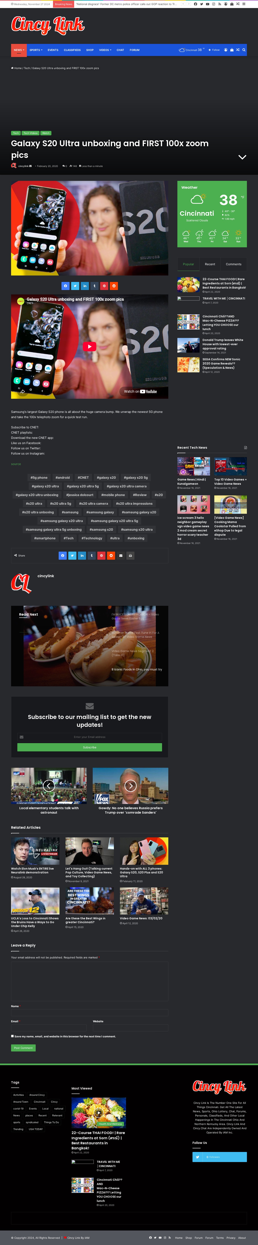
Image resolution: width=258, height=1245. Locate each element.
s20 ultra (35, 503)
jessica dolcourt (80, 495)
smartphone (46, 538)
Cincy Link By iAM (78, 1237)
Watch (45, 133)
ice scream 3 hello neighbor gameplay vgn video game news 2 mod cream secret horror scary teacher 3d (193, 528)
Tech (27, 68)
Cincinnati (39, 1101)
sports (16, 1122)
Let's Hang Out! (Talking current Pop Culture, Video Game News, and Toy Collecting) (89, 872)
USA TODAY (36, 1129)
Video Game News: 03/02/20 (141, 918)
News (18, 50)
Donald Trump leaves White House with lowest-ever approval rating (223, 344)
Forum (134, 50)
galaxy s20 (107, 477)
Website (98, 1021)
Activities (18, 1094)
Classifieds (72, 50)
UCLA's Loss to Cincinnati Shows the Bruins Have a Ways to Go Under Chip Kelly (35, 922)
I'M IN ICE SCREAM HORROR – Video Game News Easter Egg (60, 654)
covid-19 (18, 1108)
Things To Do (51, 1122)
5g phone (40, 477)
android (64, 477)
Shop (90, 50)
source (16, 464)
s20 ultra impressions (135, 503)
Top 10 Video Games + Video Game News (230, 481)
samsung (71, 512)
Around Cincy (37, 1094)
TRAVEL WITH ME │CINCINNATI (224, 298)
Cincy (54, 1101)
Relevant (57, 1115)
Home (18, 68)
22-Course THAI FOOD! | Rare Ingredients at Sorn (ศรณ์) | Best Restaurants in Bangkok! (224, 283)
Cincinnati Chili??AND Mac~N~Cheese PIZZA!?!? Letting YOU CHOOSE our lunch (221, 322)
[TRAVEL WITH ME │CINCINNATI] (188, 304)
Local (45, 1108)
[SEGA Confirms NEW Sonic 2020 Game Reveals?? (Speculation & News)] (188, 364)
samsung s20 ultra (138, 529)
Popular (188, 264)
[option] (89, 646)
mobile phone (114, 495)
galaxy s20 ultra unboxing (38, 495)
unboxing (137, 538)
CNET (84, 477)
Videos (104, 50)
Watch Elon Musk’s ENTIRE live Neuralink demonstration (32, 870)
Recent (210, 264)
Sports (35, 50)
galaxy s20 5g (137, 477)
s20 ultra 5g (61, 503)
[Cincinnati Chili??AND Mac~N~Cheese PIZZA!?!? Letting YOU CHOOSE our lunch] (188, 321)
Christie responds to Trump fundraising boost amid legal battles (116, 4)
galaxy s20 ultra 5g (84, 486)
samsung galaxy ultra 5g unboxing (55, 529)
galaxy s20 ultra (46, 486)
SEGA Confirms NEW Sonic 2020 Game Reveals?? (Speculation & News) (221, 363)
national (58, 1108)
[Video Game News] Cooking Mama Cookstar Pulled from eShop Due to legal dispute (230, 526)
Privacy (231, 1237)
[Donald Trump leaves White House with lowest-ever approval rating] (188, 345)
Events (53, 50)
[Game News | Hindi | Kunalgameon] (193, 466)
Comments (233, 264)
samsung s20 (102, 529)
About (242, 1237)
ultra (116, 538)
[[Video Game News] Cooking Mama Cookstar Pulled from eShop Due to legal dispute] (230, 504)
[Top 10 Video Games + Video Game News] (230, 466)
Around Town (20, 1101)
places (29, 1115)
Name (16, 1006)
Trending (18, 1129)
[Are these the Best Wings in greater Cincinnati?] (90, 901)
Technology (93, 538)
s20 (160, 495)
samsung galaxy (101, 512)
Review (141, 495)
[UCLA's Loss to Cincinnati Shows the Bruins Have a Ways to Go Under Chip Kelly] (35, 901)
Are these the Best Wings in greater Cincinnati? (85, 920)
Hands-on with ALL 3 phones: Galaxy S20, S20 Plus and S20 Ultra (141, 872)
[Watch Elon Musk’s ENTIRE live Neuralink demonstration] (35, 851)
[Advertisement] (169, 21)
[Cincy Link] (48, 26)
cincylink (23, 166)
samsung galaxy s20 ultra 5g (115, 521)
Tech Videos (30, 133)
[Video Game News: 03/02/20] (144, 901)
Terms (220, 1237)
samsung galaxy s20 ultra (63, 521)
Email (15, 1021)
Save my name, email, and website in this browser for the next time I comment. (65, 1036)
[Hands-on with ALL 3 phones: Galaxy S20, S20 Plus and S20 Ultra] (144, 851)
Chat (120, 50)
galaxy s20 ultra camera (128, 486)
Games (25, 632)
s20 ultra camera (94, 503)
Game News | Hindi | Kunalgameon (191, 481)
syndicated (32, 1122)
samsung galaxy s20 (140, 512)
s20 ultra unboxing (39, 512)
